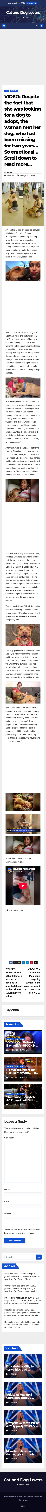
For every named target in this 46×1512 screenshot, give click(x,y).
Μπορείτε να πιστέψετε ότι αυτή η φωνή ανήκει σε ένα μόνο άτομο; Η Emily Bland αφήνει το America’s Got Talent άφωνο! (22, 1300)
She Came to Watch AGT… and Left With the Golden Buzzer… (20, 1100)
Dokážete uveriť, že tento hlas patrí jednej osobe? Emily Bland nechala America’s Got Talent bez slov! (23, 1325)
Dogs (7, 90)
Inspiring (14, 90)
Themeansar (22, 1500)
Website (7, 1213)
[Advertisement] (23, 60)
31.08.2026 (12, 1374)
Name (7, 1189)
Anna (9, 172)
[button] (37, 26)
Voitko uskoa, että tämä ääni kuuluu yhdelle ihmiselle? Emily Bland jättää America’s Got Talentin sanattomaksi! (20, 1288)
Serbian (9, 1448)
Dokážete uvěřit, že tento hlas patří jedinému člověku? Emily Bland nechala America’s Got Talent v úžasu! (22, 1276)
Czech (9, 1363)
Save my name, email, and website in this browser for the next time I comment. (22, 1231)
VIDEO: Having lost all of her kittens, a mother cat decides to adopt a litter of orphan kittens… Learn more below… (14, 982)
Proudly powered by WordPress (15, 1497)
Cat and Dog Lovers (23, 12)
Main (23, 1506)
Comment (9, 1138)
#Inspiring (31, 175)
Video (22, 1039)
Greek (9, 1419)
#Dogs (23, 175)
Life (16, 1039)
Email (7, 1201)
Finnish (9, 1391)
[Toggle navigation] (21, 26)
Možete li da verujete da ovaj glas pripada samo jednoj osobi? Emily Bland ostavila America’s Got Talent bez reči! (22, 1312)
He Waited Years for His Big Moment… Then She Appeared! (23, 1073)
